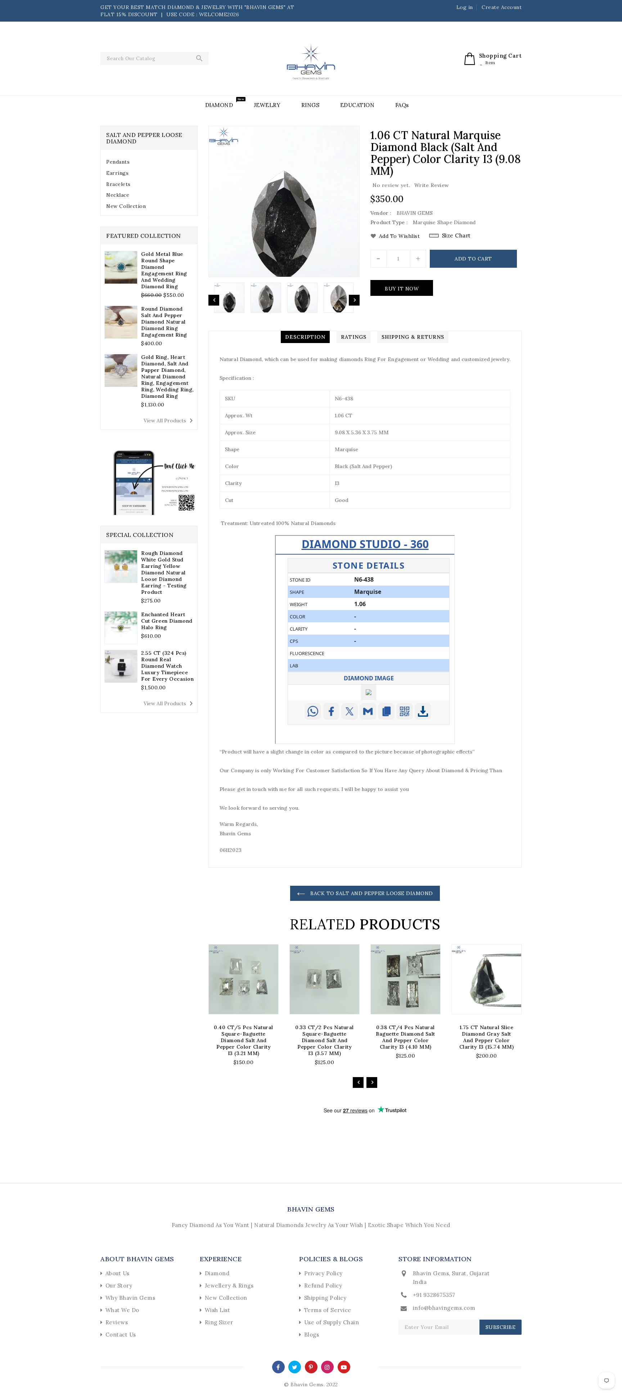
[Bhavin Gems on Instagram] (327, 1366)
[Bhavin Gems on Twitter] (295, 1366)
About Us (117, 1273)
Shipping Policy (325, 1297)
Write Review (431, 185)
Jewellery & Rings (229, 1285)
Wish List (217, 1310)
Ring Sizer (219, 1322)
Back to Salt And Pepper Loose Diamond (371, 893)
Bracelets (118, 184)
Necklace (117, 195)
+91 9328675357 (434, 1294)
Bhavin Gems (311, 1209)
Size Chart (456, 235)
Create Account (502, 7)
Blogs (311, 1334)
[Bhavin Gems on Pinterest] (311, 1366)
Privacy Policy (323, 1273)
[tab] (149, 162)
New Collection (126, 206)
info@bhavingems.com (444, 1307)
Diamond (217, 1273)
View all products (169, 420)
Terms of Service (327, 1310)
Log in (464, 7)
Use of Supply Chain (331, 1322)
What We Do (122, 1310)
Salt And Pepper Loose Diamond (144, 138)
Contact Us (120, 1334)
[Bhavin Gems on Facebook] (278, 1366)
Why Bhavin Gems (130, 1297)
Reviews (116, 1322)
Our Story (118, 1285)
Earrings (117, 173)
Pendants (118, 162)
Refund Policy (323, 1285)
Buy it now (402, 288)
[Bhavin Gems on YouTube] (344, 1366)
